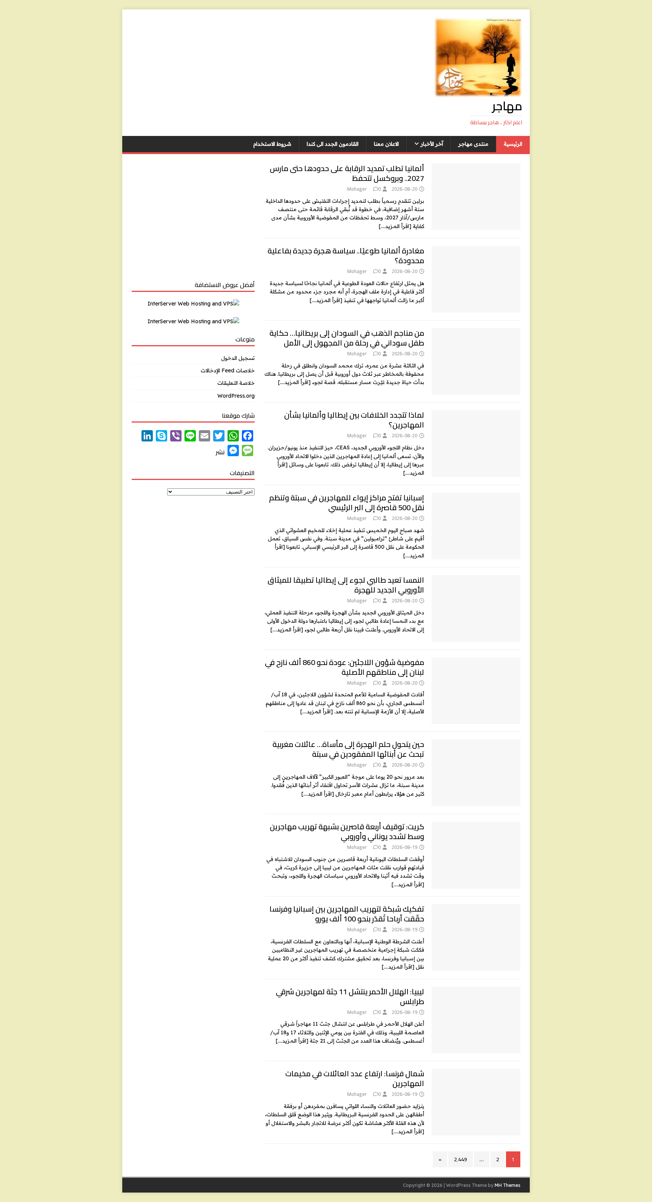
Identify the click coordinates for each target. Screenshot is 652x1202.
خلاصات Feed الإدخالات (228, 370)
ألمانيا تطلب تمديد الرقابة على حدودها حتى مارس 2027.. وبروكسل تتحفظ (347, 173)
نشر (220, 452)
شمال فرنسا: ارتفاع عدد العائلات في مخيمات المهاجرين (354, 1078)
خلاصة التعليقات (236, 383)
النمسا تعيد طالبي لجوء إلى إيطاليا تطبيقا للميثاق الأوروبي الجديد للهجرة (346, 585)
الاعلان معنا (386, 143)
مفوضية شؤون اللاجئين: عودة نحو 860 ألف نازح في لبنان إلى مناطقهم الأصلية (344, 667)
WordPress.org (236, 395)
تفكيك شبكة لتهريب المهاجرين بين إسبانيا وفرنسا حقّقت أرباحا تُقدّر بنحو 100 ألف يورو (346, 914)
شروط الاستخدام (272, 143)
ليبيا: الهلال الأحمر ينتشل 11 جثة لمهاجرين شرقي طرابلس (350, 996)
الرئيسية (513, 143)
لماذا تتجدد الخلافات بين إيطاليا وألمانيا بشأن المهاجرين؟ (354, 420)
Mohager (356, 188)
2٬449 (460, 1159)
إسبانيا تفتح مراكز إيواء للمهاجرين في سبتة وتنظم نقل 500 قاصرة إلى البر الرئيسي (346, 502)
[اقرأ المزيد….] (395, 226)
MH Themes (507, 1185)
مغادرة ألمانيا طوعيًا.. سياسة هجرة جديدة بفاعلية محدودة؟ (346, 255)
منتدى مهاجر (473, 143)
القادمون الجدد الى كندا (332, 143)
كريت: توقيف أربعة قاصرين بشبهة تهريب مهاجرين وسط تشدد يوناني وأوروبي (347, 831)
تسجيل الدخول (238, 358)
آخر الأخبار (432, 143)
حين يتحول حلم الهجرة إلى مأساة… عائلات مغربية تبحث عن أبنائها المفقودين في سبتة (348, 749)
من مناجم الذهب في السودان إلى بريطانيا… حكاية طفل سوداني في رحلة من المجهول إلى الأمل (346, 338)
